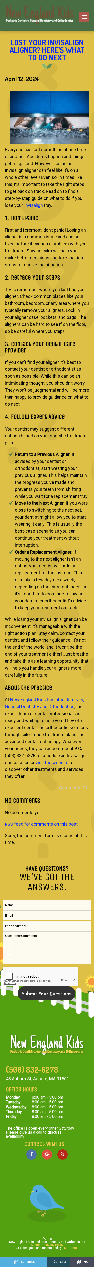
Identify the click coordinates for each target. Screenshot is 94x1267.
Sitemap (36, 1245)
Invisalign (33, 205)
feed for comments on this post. (42, 824)
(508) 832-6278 (32, 1070)
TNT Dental (70, 1248)
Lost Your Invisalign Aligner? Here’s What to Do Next (47, 50)
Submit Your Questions (46, 993)
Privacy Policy (53, 1245)
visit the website (52, 762)
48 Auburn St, (37, 1078)
